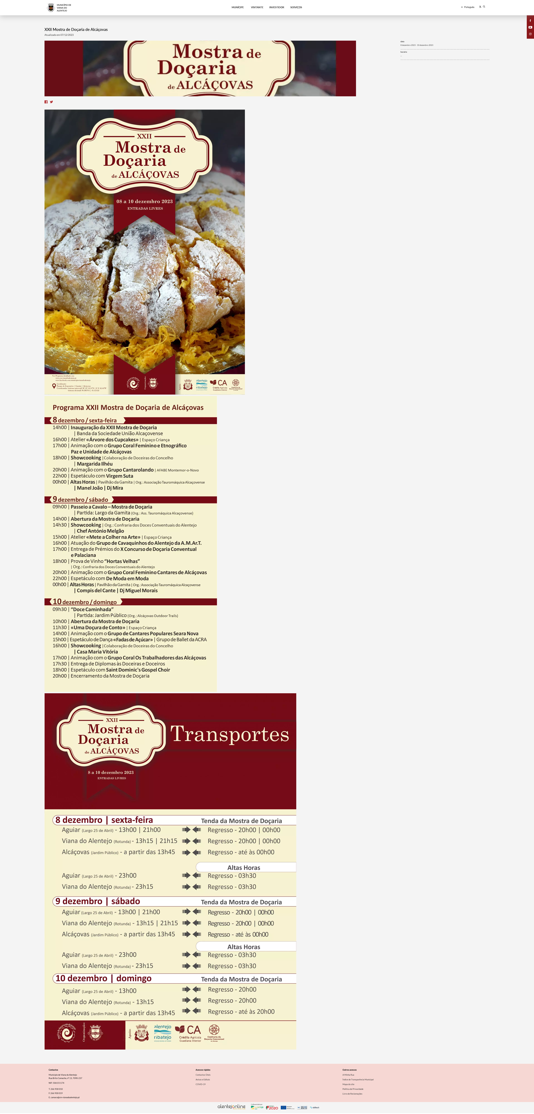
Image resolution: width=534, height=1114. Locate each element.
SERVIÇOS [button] (296, 7)
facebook (528, 23)
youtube (528, 30)
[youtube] (530, 27)
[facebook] (530, 20)
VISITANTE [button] (257, 7)
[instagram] (530, 33)
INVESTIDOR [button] (276, 7)
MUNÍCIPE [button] (238, 7)
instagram (528, 36)
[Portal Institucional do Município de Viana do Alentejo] (102, 8)
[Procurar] (484, 7)
